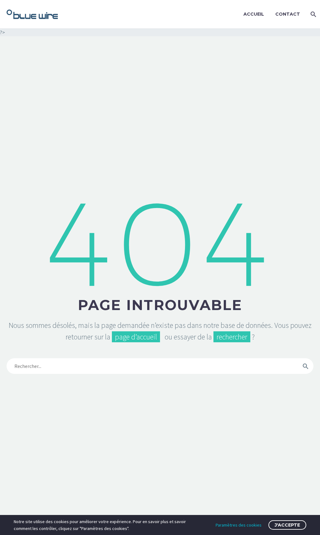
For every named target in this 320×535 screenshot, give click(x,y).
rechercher (232, 337)
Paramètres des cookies (239, 525)
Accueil (253, 14)
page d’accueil (136, 337)
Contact (287, 14)
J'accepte (287, 525)
